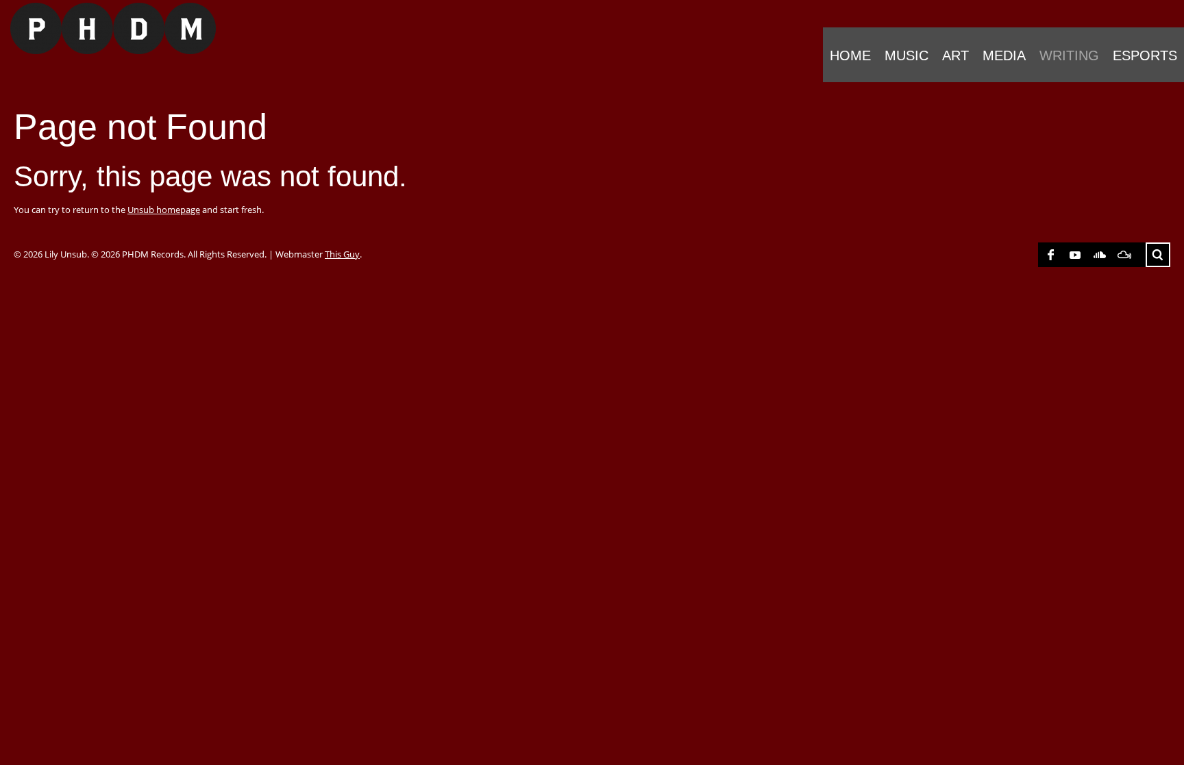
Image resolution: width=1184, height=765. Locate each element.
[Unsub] (108, 28)
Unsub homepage (163, 209)
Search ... (1158, 254)
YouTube (1075, 254)
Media (1004, 55)
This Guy (342, 254)
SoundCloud (1099, 254)
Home (850, 55)
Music (906, 55)
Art (955, 55)
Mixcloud (1124, 254)
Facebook (1050, 254)
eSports (1145, 55)
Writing (1069, 55)
